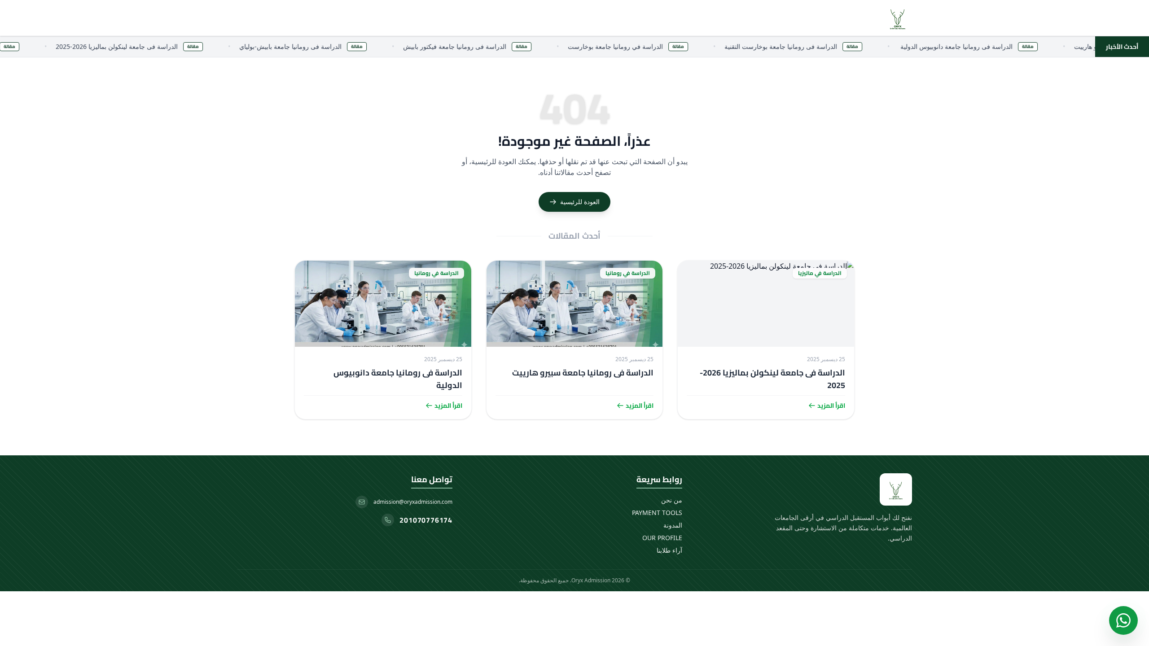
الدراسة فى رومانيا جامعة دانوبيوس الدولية (397, 379)
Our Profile (662, 537)
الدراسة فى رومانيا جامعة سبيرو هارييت (582, 372)
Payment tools (657, 512)
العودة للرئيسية (580, 201)
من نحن (671, 500)
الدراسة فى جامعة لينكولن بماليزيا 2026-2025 (772, 379)
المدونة (672, 525)
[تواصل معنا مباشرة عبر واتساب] (1123, 620)
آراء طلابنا (669, 550)
